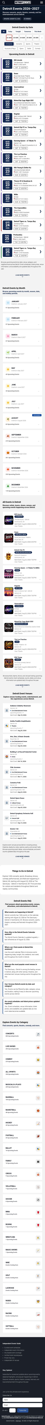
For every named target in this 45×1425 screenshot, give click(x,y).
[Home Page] (23, 2)
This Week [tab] (37, 31)
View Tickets (40, 60)
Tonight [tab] (18, 31)
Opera (21, 48)
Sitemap (18, 1421)
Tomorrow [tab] (27, 31)
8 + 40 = (5, 1410)
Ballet (29, 48)
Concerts (19, 44)
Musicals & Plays (10, 48)
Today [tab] (10, 31)
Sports (28, 44)
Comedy (37, 48)
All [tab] (4, 31)
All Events (9, 44)
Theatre (36, 44)
